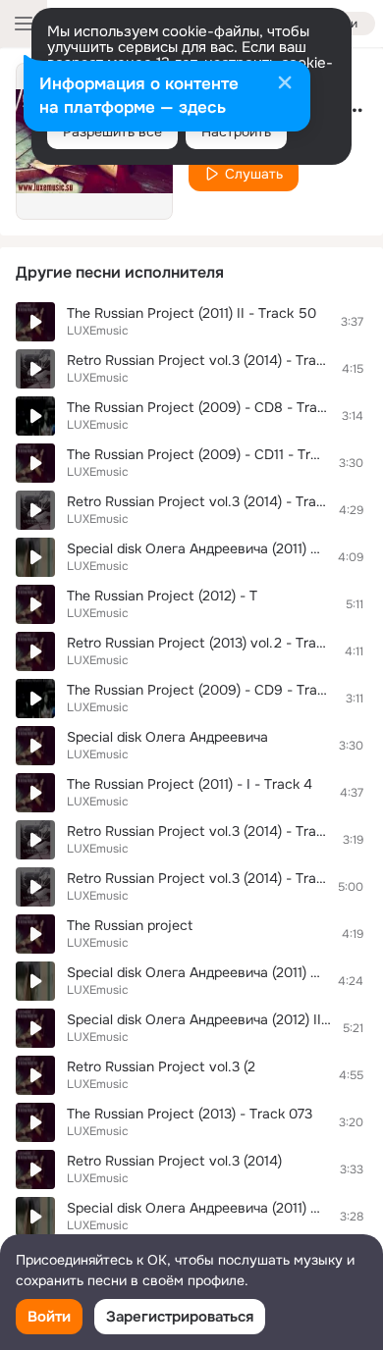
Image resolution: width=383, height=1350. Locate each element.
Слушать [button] (254, 173)
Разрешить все (112, 131)
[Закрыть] (285, 84)
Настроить (236, 131)
